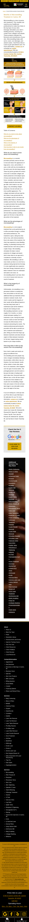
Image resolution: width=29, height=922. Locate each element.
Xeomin (11, 524)
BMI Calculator (10, 678)
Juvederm (12, 483)
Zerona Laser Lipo (14, 580)
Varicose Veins (13, 541)
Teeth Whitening (14, 517)
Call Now (14, 901)
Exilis (10, 575)
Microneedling (13, 501)
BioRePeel (12, 566)
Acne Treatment (14, 561)
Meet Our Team (10, 632)
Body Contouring (14, 469)
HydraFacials (13, 481)
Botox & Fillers (13, 471)
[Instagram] (24, 914)
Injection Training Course (13, 642)
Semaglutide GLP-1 (11, 810)
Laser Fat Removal (11, 721)
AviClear (11, 564)
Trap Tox (11, 600)
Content (8, 686)
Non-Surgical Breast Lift (12, 753)
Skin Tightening (14, 513)
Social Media (9, 683)
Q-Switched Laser (11, 821)
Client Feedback (10, 649)
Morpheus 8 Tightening (12, 807)
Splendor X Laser (14, 515)
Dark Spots (12, 610)
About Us (8, 629)
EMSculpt (12, 573)
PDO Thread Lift (14, 504)
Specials (8, 673)
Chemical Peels (14, 476)
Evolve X (8, 748)
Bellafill (11, 474)
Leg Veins (12, 543)
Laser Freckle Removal (12, 733)
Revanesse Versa (14, 508)
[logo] (6, 4)
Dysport (11, 478)
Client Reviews (10, 652)
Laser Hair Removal (11, 718)
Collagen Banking (14, 603)
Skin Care (12, 511)
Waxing (11, 552)
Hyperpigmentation (11, 765)
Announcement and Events (13, 639)
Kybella (11, 485)
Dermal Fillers (13, 577)
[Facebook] (11, 914)
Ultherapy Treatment (11, 792)
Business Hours (10, 671)
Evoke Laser (9, 746)
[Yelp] (18, 914)
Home (4, 11)
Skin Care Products (11, 676)
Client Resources (11, 647)
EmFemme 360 (14, 596)
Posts (7, 634)
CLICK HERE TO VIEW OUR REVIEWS (15, 446)
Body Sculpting (13, 598)
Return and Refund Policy (13, 691)
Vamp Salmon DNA (11, 826)
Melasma (12, 612)
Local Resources (10, 654)
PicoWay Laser (13, 538)
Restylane (12, 506)
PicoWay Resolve (14, 536)
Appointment (9, 662)
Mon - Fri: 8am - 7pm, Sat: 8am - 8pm (14, 906)
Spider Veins (13, 545)
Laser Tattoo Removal (12, 723)
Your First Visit (10, 644)
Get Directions (10, 664)
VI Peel (11, 554)
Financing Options (11, 688)
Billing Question (10, 681)
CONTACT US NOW (14, 126)
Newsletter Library (11, 637)
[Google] (5, 914)
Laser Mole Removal (11, 731)
